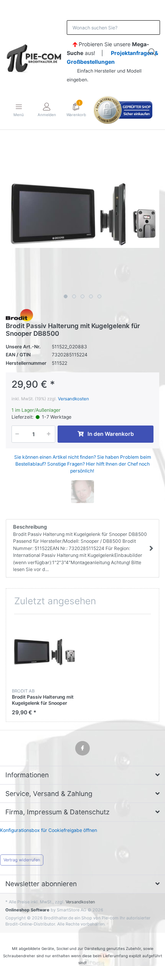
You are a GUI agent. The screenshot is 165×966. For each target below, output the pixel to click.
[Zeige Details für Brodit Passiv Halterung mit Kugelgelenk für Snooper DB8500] (44, 652)
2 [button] (74, 296)
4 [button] (91, 296)
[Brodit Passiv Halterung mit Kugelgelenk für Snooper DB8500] (82, 214)
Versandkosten (73, 398)
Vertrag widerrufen (21, 859)
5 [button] (99, 296)
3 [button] (82, 296)
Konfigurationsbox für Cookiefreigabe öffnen (48, 830)
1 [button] (66, 296)
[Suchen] (152, 52)
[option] (82, 214)
